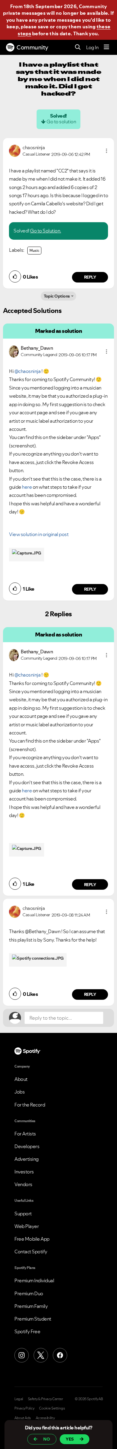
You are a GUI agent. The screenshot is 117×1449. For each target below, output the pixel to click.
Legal (18, 1399)
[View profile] (14, 150)
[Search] (77, 47)
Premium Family (31, 1306)
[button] (106, 150)
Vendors (23, 1184)
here (27, 487)
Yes (70, 1439)
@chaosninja (27, 371)
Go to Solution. (45, 230)
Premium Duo (28, 1293)
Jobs (19, 1091)
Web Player (26, 1226)
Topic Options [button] (57, 296)
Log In (92, 47)
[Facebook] (60, 1355)
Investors (24, 1171)
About (21, 1079)
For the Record (29, 1104)
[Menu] (106, 47)
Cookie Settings (52, 1408)
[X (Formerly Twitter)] (41, 1355)
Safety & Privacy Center (45, 1399)
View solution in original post (38, 534)
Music (34, 250)
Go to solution (61, 121)
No (46, 1439)
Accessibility (45, 1418)
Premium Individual (34, 1280)
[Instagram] (21, 1355)
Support (23, 1213)
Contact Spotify (30, 1251)
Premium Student (32, 1318)
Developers (26, 1146)
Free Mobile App (32, 1239)
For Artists (25, 1133)
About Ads (22, 1418)
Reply (90, 277)
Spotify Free (27, 1331)
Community (32, 47)
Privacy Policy (24, 1408)
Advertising (26, 1159)
